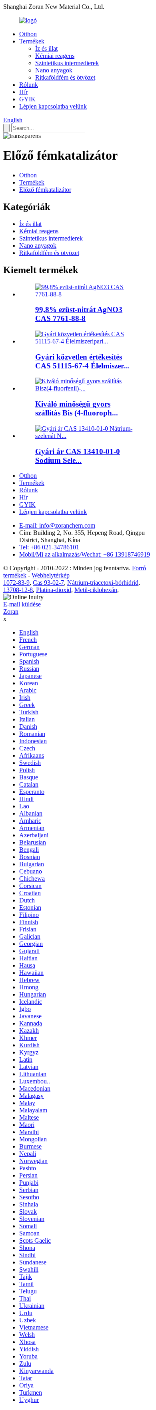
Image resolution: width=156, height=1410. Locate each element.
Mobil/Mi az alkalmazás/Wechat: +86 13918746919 (84, 554)
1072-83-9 (16, 582)
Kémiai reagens (54, 55)
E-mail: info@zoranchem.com (57, 525)
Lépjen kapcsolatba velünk (53, 106)
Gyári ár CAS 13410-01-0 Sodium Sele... (77, 456)
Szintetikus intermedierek (67, 63)
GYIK (27, 99)
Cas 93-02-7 (48, 582)
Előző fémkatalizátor (45, 189)
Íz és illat (46, 48)
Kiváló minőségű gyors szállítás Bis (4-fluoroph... (76, 408)
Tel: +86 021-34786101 (49, 547)
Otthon (28, 34)
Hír (23, 91)
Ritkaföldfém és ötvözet (65, 77)
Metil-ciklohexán (95, 589)
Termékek (31, 41)
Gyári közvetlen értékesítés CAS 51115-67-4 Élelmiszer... (82, 361)
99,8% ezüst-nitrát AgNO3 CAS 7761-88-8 (78, 314)
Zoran (10, 611)
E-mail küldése (22, 604)
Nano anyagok (53, 70)
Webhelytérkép (51, 575)
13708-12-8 (18, 589)
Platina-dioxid (53, 589)
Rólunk (28, 84)
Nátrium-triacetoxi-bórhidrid (102, 582)
